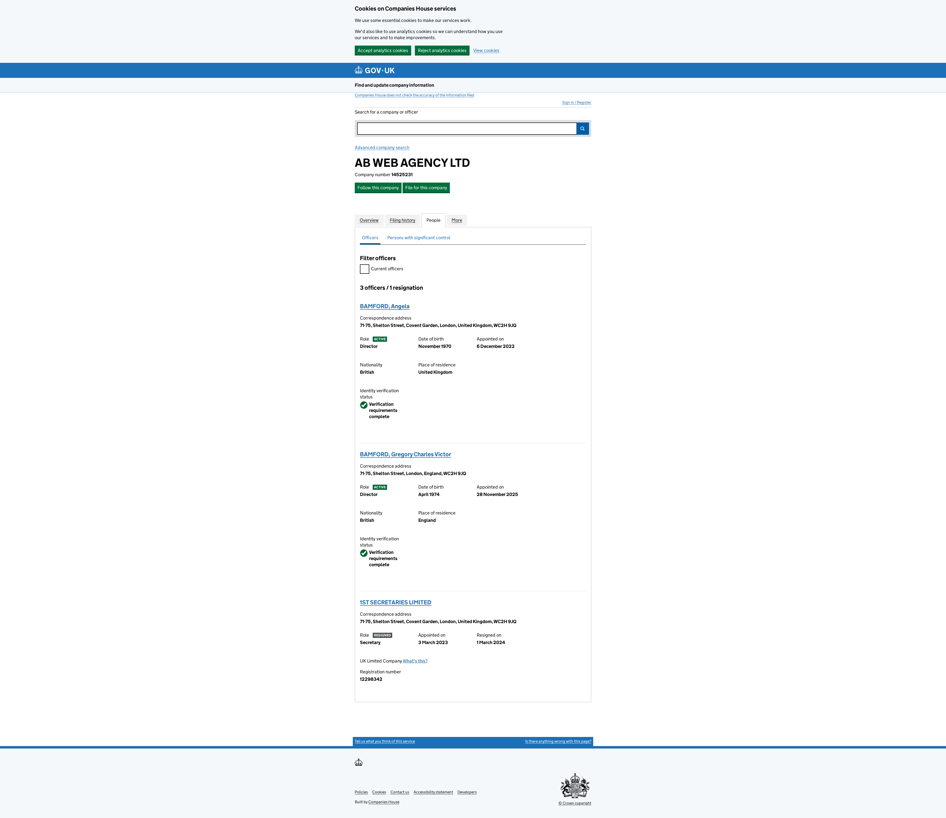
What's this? (415, 661)
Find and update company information (394, 85)
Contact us (399, 792)
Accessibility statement (433, 792)
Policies (361, 792)
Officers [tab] (370, 237)
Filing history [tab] (402, 220)
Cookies (379, 792)
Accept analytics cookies (383, 50)
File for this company (426, 187)
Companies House (383, 802)
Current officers (387, 269)
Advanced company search (382, 147)
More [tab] (457, 220)
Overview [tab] (369, 220)
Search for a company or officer (386, 112)
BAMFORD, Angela (384, 306)
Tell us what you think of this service (385, 741)
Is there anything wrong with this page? (558, 741)
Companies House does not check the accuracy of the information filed (414, 95)
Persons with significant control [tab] (418, 237)
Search (583, 128)
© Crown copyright (574, 803)
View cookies (486, 50)
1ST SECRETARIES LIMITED (395, 602)
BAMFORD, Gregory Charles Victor (405, 454)
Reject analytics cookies (442, 50)
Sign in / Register (576, 102)
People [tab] (433, 220)
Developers (467, 792)
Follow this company (378, 187)
